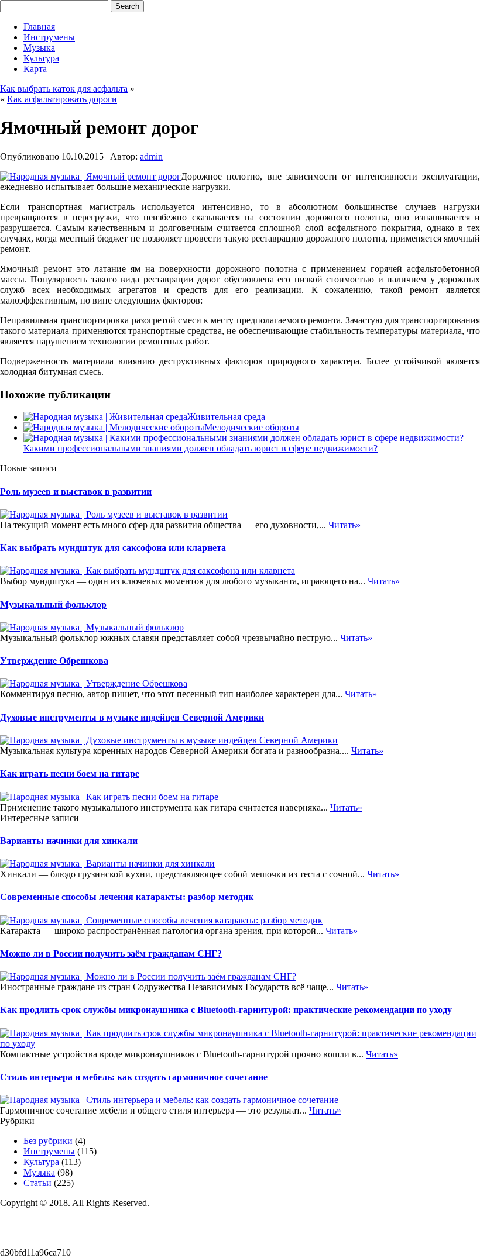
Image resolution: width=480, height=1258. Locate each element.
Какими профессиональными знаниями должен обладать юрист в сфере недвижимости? (200, 448)
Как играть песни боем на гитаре (69, 773)
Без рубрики (48, 1141)
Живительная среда (226, 417)
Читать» (344, 525)
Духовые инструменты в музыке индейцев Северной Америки (132, 717)
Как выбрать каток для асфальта (64, 89)
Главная (39, 27)
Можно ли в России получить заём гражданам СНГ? (111, 954)
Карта (35, 69)
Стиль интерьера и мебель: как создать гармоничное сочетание (134, 1077)
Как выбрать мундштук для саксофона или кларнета (113, 548)
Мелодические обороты (251, 427)
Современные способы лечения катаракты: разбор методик (126, 897)
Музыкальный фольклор (53, 604)
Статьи (37, 1183)
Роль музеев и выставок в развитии (76, 492)
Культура (41, 58)
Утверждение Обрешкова (54, 661)
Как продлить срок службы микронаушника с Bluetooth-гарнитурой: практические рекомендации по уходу (226, 1010)
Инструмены (49, 37)
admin (151, 156)
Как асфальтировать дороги (62, 99)
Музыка (39, 48)
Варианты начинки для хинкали (69, 841)
